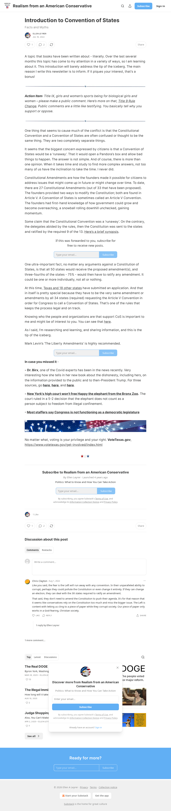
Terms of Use (101, 714)
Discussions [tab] (50, 657)
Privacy (84, 787)
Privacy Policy (110, 717)
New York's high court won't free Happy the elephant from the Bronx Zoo (82, 394)
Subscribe (143, 6)
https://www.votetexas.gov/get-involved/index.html (64, 445)
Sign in (160, 6)
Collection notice (108, 787)
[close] (117, 667)
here (107, 322)
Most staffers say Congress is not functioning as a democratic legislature (83, 412)
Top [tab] (29, 657)
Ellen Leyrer (39, 33)
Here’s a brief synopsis (101, 232)
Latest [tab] (37, 657)
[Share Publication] (130, 6)
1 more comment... (35, 640)
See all (31, 736)
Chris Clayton (39, 581)
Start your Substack (76, 795)
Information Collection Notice (84, 717)
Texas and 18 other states (62, 288)
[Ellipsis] (144, 580)
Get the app (102, 795)
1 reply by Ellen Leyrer (47, 625)
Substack (69, 804)
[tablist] (39, 550)
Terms (93, 787)
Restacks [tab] (47, 550)
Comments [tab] (33, 550)
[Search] (122, 6)
